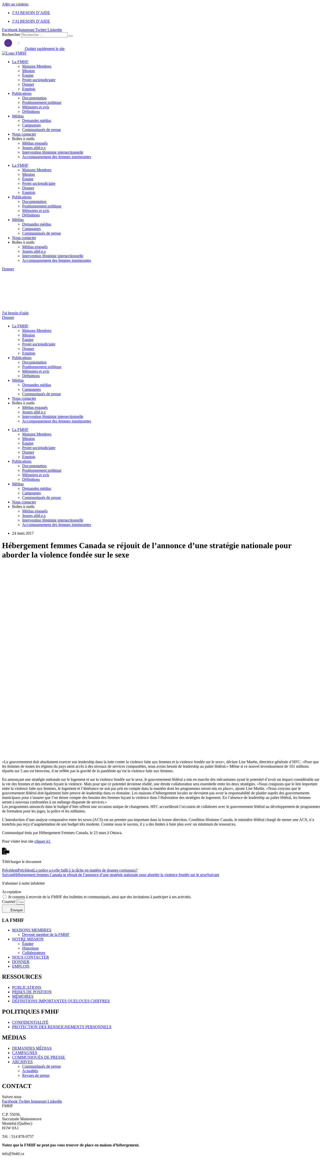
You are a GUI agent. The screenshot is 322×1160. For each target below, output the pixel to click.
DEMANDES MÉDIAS (32, 1048)
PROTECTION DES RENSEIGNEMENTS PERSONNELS (61, 1027)
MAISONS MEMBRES (31, 930)
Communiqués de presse (41, 129)
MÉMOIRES (22, 996)
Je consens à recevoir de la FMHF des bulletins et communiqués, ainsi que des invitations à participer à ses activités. (99, 897)
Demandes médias (36, 120)
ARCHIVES (22, 1062)
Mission (28, 71)
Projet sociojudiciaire (38, 80)
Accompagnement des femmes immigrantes (56, 157)
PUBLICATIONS (26, 987)
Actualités (30, 1071)
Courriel (9, 901)
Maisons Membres (36, 66)
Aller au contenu (15, 4)
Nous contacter (24, 134)
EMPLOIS (20, 966)
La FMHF (20, 62)
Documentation (34, 98)
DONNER (20, 962)
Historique (30, 948)
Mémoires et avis (35, 107)
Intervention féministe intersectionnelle (52, 152)
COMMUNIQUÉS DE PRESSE (38, 1057)
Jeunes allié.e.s (34, 148)
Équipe (27, 75)
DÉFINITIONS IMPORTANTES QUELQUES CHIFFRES (61, 1001)
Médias (18, 116)
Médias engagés (35, 143)
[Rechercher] (71, 36)
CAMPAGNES (24, 1053)
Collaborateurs (33, 953)
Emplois (28, 89)
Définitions (31, 111)
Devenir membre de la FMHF (45, 934)
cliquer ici (42, 841)
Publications (21, 93)
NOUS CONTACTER (30, 957)
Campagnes (31, 125)
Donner (28, 84)
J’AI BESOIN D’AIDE (31, 13)
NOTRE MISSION (28, 939)
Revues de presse (36, 1075)
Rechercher (11, 34)
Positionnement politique (41, 102)
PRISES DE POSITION (32, 992)
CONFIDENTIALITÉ (30, 1022)
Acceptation (11, 892)
